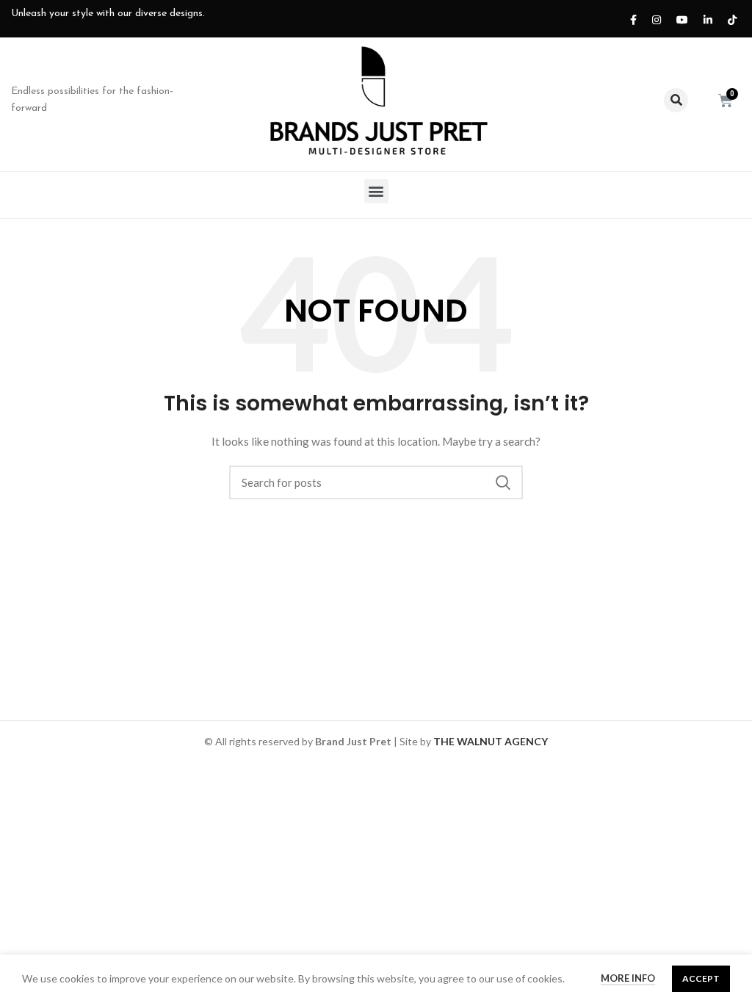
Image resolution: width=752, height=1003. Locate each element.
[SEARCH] (503, 482)
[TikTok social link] (729, 19)
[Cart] (726, 100)
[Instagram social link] (653, 19)
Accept (701, 978)
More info (628, 978)
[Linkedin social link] (705, 19)
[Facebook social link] (630, 19)
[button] (376, 191)
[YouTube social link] (679, 19)
